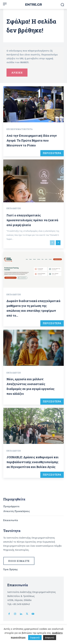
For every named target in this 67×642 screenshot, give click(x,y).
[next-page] (58, 242)
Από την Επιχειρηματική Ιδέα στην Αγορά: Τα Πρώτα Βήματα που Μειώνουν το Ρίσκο (32, 140)
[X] (27, 614)
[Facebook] (9, 614)
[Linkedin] (21, 614)
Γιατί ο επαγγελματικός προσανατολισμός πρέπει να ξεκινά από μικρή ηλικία (32, 220)
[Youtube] (33, 614)
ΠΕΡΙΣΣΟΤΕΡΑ (52, 153)
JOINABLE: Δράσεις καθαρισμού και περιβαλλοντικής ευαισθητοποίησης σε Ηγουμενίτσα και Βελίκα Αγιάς (33, 462)
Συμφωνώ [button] (35, 637)
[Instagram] (15, 614)
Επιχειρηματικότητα (20, 129)
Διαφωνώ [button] (49, 637)
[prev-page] (52, 242)
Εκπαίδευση (14, 208)
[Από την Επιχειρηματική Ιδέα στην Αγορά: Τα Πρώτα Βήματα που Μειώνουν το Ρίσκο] (33, 104)
